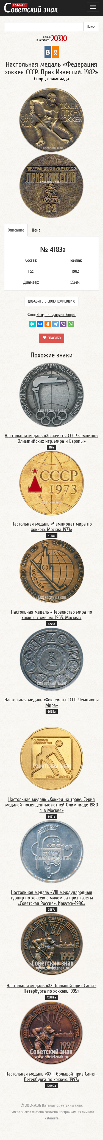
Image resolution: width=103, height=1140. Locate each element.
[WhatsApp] (71, 324)
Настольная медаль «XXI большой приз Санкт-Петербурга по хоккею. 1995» (51, 988)
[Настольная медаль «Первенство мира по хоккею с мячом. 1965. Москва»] (52, 571)
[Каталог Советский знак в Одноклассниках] (55, 51)
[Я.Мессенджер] (32, 324)
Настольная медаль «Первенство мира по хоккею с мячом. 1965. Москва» (51, 614)
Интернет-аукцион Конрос (56, 315)
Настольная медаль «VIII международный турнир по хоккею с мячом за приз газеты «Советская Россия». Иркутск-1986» (51, 898)
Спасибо (53, 338)
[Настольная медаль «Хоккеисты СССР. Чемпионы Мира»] (52, 658)
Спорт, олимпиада (51, 79)
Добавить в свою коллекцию (51, 301)
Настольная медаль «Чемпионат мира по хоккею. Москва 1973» (52, 526)
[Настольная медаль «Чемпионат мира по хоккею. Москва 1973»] (52, 482)
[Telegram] (55, 324)
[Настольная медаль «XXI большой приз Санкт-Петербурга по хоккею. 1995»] (52, 944)
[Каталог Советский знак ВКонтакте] (47, 51)
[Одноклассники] (47, 324)
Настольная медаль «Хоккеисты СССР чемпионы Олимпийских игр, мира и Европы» (51, 438)
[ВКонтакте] (40, 324)
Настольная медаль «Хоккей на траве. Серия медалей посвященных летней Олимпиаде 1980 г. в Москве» (51, 805)
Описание (16, 230)
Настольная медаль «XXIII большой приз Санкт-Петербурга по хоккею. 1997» (51, 1076)
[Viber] (63, 324)
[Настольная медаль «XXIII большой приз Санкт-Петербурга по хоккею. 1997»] (51, 1032)
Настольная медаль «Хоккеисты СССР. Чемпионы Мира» (51, 702)
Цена (36, 230)
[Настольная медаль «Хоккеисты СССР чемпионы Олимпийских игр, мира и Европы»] (51, 394)
